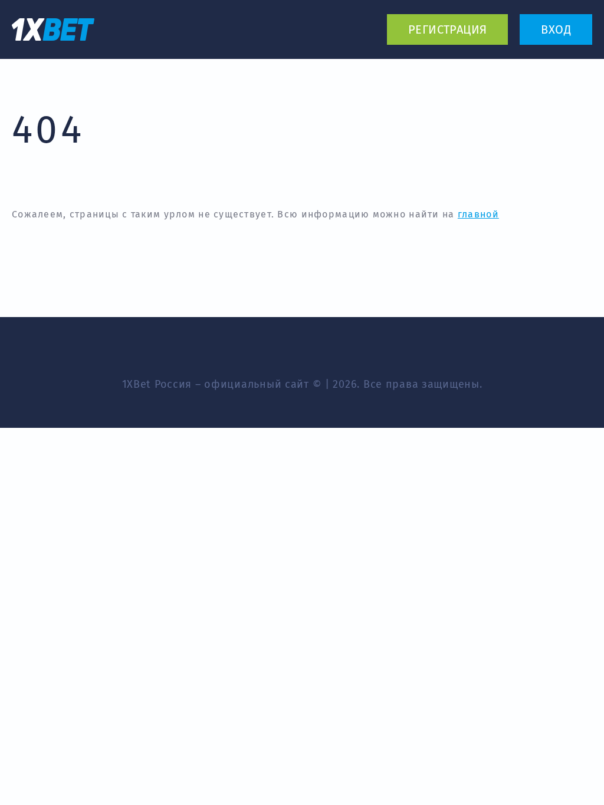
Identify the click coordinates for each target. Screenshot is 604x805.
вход (556, 29)
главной (478, 214)
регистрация (447, 29)
